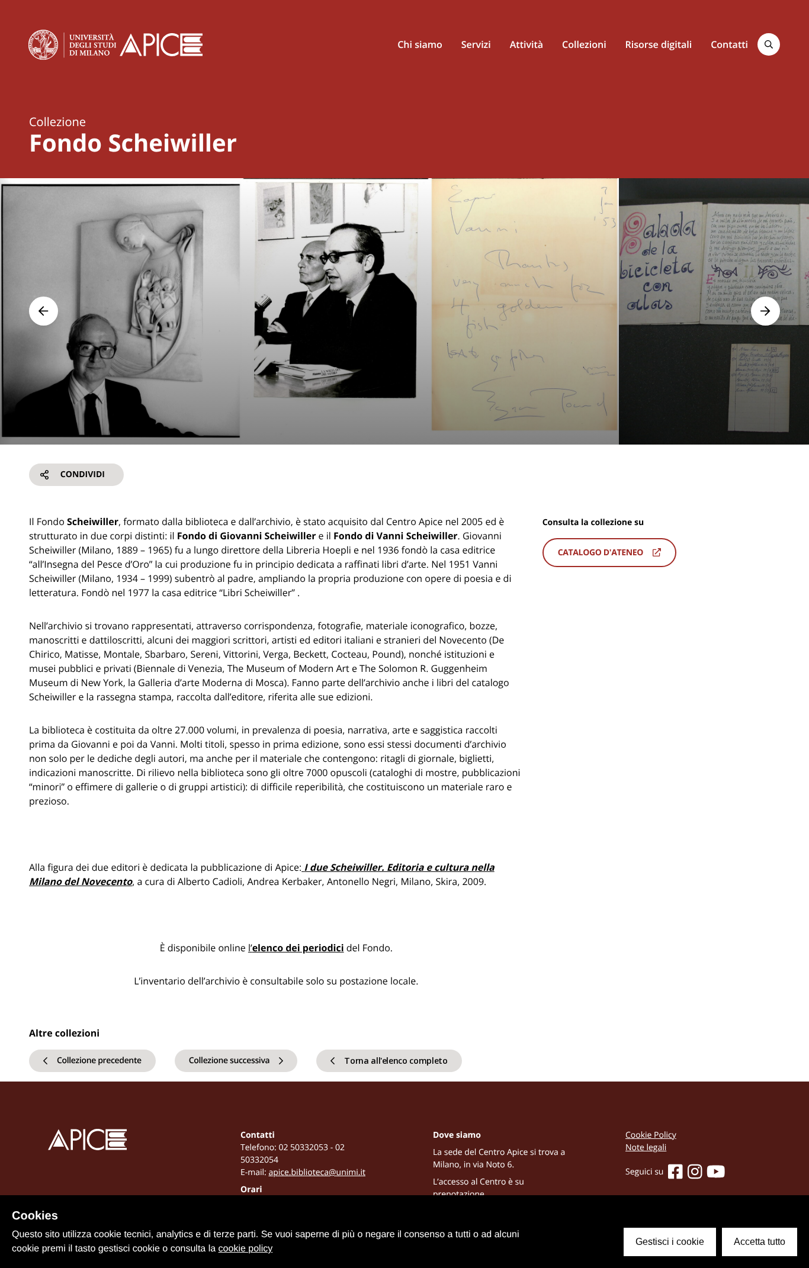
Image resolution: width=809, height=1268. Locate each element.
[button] (43, 311)
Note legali (645, 1147)
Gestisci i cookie (669, 1242)
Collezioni (584, 44)
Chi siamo (419, 44)
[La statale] (72, 44)
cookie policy (246, 1249)
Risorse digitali (658, 44)
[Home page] (161, 44)
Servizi (476, 44)
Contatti (729, 44)
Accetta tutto (759, 1242)
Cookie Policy (650, 1135)
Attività (526, 44)
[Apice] (116, 1140)
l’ (296, 947)
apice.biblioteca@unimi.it (316, 1172)
